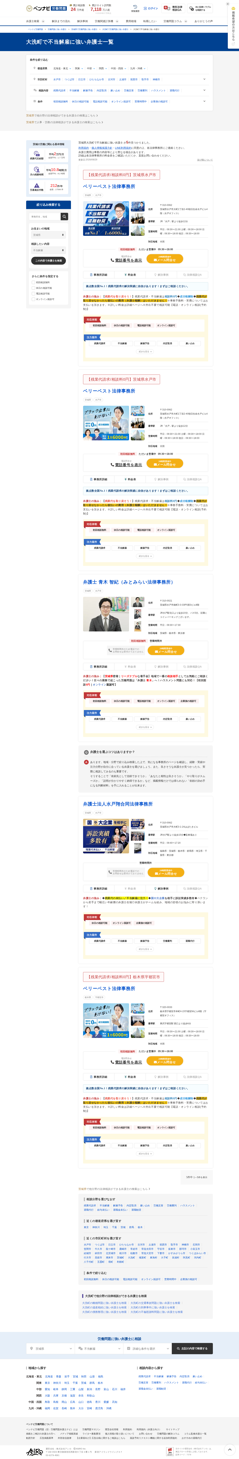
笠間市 (87, 1249)
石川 (114, 1389)
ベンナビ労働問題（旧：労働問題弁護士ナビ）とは (52, 1429)
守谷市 (160, 1249)
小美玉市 (195, 1249)
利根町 (120, 1261)
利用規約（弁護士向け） (149, 1429)
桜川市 (123, 1253)
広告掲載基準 (46, 1438)
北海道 (49, 1376)
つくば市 (69, 79)
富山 (106, 1389)
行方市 (87, 1257)
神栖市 (156, 79)
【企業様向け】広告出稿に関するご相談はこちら (100, 1438)
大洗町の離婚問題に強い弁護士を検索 (104, 1303)
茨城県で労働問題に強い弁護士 (84, 29)
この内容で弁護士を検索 (48, 260)
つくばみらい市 (197, 1253)
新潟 (89, 1389)
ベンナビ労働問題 (35, 29)
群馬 (131, 1227)
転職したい (149, 21)
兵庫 (55, 1395)
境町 (110, 1261)
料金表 (132, 274)
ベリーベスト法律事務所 (109, 186)
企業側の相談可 (159, 101)
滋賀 (72, 1395)
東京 (86, 1227)
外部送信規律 (64, 1438)
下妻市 (160, 1253)
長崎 (64, 1408)
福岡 (47, 1408)
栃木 (140, 1227)
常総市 (134, 1249)
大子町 (164, 1257)
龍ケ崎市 (111, 1249)
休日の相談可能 (80, 101)
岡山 (64, 1402)
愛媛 (106, 1402)
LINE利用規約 (123, 147)
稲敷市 (134, 1253)
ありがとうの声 (204, 21)
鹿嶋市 (123, 1249)
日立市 (82, 79)
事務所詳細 (100, 274)
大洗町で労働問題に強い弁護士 (115, 29)
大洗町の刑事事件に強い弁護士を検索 (153, 1307)
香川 (97, 1402)
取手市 (145, 79)
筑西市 (134, 79)
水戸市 (57, 79)
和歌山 (91, 1395)
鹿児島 (99, 1408)
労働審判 (142, 90)
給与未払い (103, 1209)
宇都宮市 (99, 997)
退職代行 (174, 90)
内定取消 (101, 90)
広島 (72, 1402)
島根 (55, 1402)
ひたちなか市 (96, 79)
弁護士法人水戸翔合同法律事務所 (118, 803)
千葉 (114, 1227)
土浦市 (122, 79)
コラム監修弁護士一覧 (195, 1433)
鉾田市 (98, 1253)
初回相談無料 (60, 101)
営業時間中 (141, 101)
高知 (114, 1402)
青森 (58, 1376)
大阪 (47, 1395)
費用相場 (131, 21)
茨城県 (88, 195)
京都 (64, 1395)
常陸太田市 (147, 1249)
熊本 (72, 1408)
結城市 (87, 1253)
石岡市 (196, 1244)
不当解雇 (74, 90)
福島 (100, 1376)
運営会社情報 (111, 1429)
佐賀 (55, 1408)
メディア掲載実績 (69, 1433)
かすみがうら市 (176, 1253)
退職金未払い (120, 1209)
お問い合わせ (145, 1433)
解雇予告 (88, 90)
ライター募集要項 (91, 1433)
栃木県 (88, 997)
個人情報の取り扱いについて (119, 1433)
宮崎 (89, 1408)
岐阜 (55, 1389)
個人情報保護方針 (101, 147)
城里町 (142, 1257)
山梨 (81, 1389)
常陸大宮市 (147, 1253)
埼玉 (105, 1227)
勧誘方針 (30, 1438)
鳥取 (47, 1402)
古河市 (111, 79)
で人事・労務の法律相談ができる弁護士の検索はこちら (63, 122)
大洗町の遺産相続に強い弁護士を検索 (104, 1307)
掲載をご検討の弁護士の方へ (40, 1433)
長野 (97, 1389)
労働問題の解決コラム (168, 1433)
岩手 (67, 1376)
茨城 (123, 1227)
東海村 (153, 1257)
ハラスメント (158, 90)
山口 (81, 1402)
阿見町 (186, 1257)
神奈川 (96, 1227)
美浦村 (175, 1257)
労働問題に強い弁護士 (57, 29)
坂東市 (172, 1249)
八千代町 (89, 1261)
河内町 (197, 1257)
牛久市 (98, 1249)
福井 (123, 1389)
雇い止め (115, 90)
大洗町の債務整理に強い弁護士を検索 (104, 1312)
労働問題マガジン (91, 1429)
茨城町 (120, 1257)
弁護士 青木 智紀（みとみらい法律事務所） (129, 581)
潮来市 (109, 1257)
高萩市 (98, 1257)
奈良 (81, 1395)
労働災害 (129, 90)
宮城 (75, 1376)
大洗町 (131, 1257)
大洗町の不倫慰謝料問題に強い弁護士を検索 (157, 1312)
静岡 (64, 1389)
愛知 (47, 1389)
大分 (81, 1408)
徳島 (89, 1402)
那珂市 (183, 1249)
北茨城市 (111, 1253)
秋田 (83, 1376)
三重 (72, 1389)
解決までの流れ (61, 21)
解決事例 (82, 21)
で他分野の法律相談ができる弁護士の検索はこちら (60, 115)
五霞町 (101, 1261)
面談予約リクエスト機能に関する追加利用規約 (153, 1438)
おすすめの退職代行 (192, 1438)
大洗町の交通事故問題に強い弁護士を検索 (155, 1303)
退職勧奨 (136, 1209)
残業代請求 (59, 90)
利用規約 (83, 147)
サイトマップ (172, 1429)
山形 (92, 1376)
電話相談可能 (100, 101)
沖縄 (108, 1408)
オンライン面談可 (121, 101)
